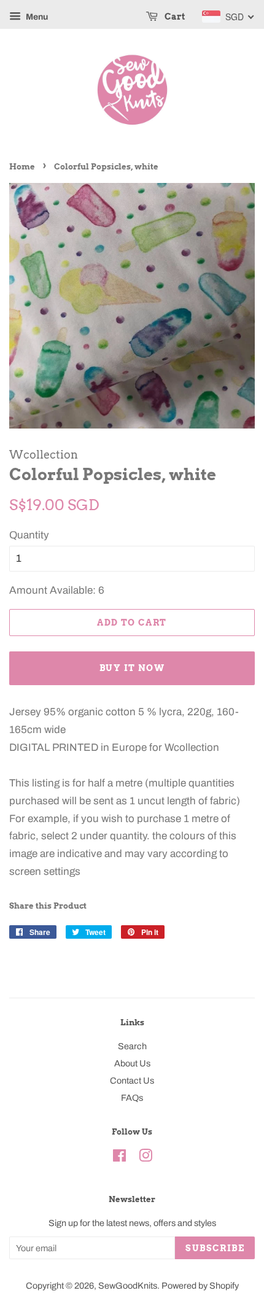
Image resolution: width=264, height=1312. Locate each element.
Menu (36, 16)
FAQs (132, 1098)
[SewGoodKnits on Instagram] (145, 1158)
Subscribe (214, 1248)
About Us (132, 1063)
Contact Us (132, 1080)
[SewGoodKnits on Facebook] (119, 1158)
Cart (174, 16)
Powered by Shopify (200, 1286)
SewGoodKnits (127, 1286)
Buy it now (132, 668)
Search (132, 1046)
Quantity (29, 535)
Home (22, 166)
